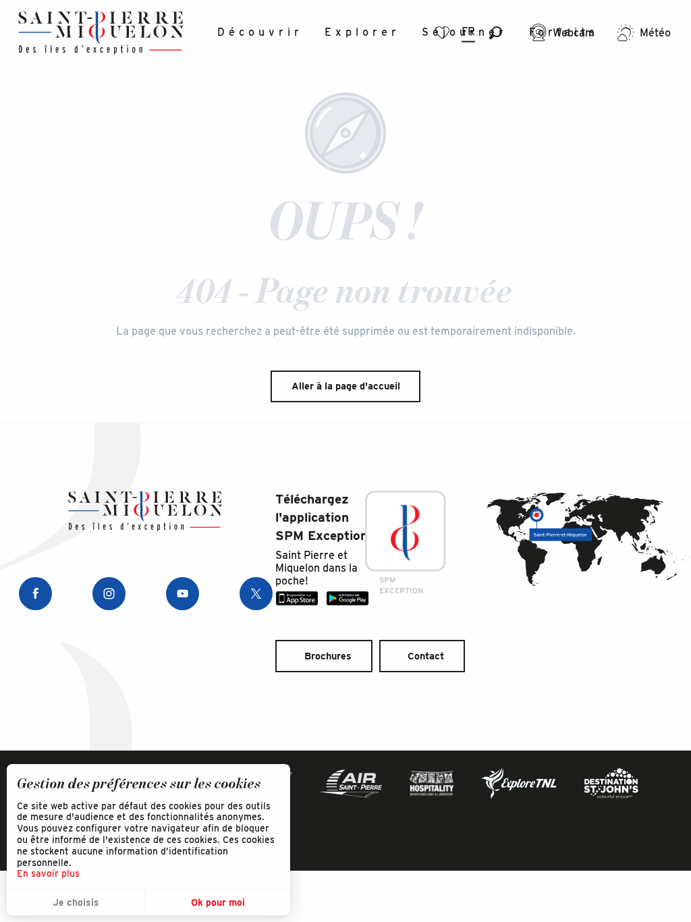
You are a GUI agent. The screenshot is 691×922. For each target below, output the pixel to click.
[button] (495, 33)
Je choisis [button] (76, 902)
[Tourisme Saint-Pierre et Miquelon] (101, 33)
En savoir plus (48, 873)
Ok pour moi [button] (218, 902)
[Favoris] (444, 33)
